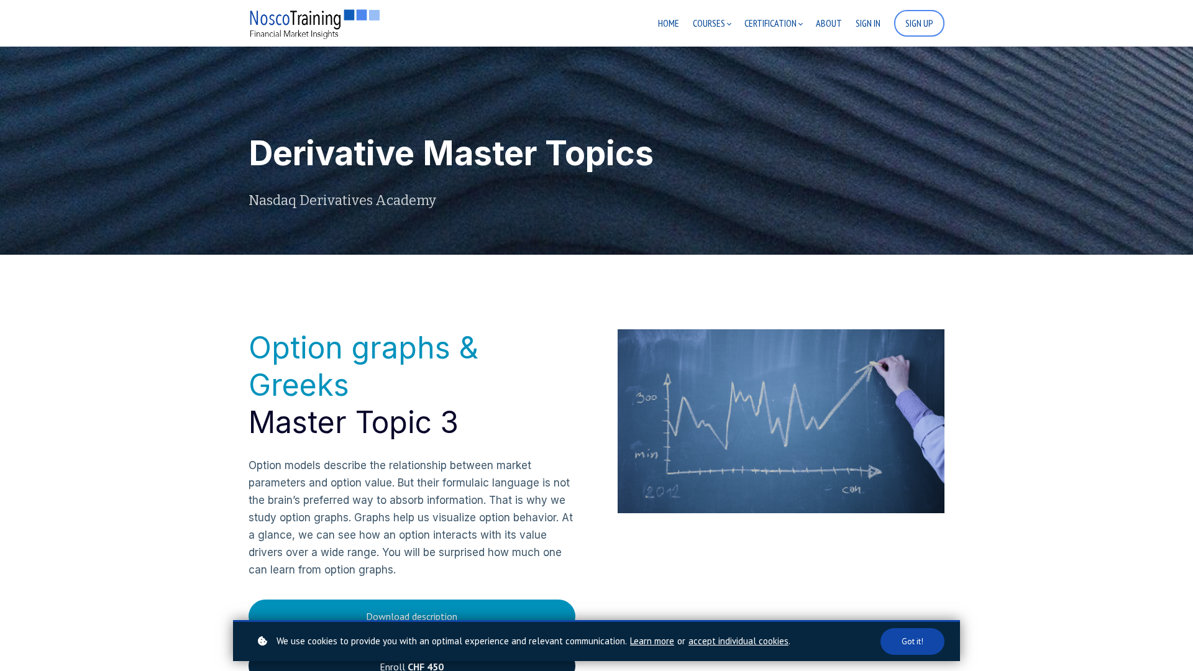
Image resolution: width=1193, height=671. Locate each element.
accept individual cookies (738, 641)
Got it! (912, 641)
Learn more (652, 641)
